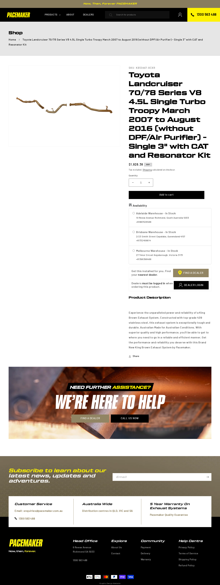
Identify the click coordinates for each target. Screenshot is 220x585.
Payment (146, 547)
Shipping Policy (188, 559)
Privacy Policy (187, 547)
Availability (140, 205)
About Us (116, 547)
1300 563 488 (207, 14)
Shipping (147, 170)
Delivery (145, 553)
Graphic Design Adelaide (110, 583)
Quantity (133, 176)
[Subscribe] (207, 477)
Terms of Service (188, 553)
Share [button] (136, 356)
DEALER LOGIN (194, 285)
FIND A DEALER (193, 273)
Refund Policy (187, 565)
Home (12, 39)
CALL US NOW (130, 418)
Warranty (146, 559)
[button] (51, 15)
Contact (115, 553)
